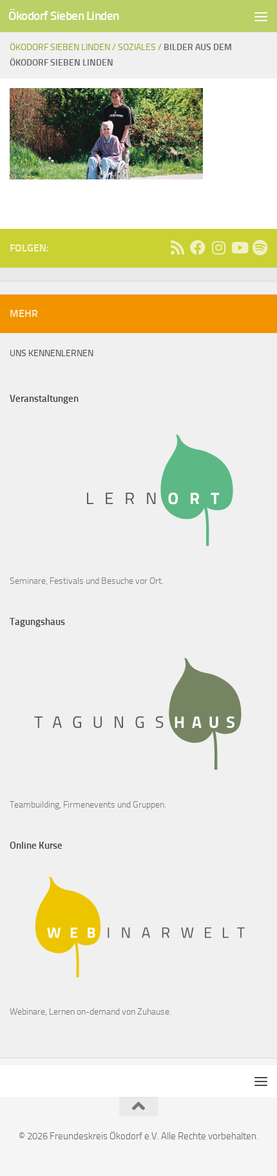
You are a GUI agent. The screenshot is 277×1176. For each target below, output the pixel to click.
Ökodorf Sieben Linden (63, 15)
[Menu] (261, 16)
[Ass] (177, 247)
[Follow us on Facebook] (197, 247)
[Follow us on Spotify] (259, 247)
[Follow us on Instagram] (218, 247)
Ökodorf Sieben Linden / (64, 47)
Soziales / (141, 47)
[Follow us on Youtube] (239, 247)
